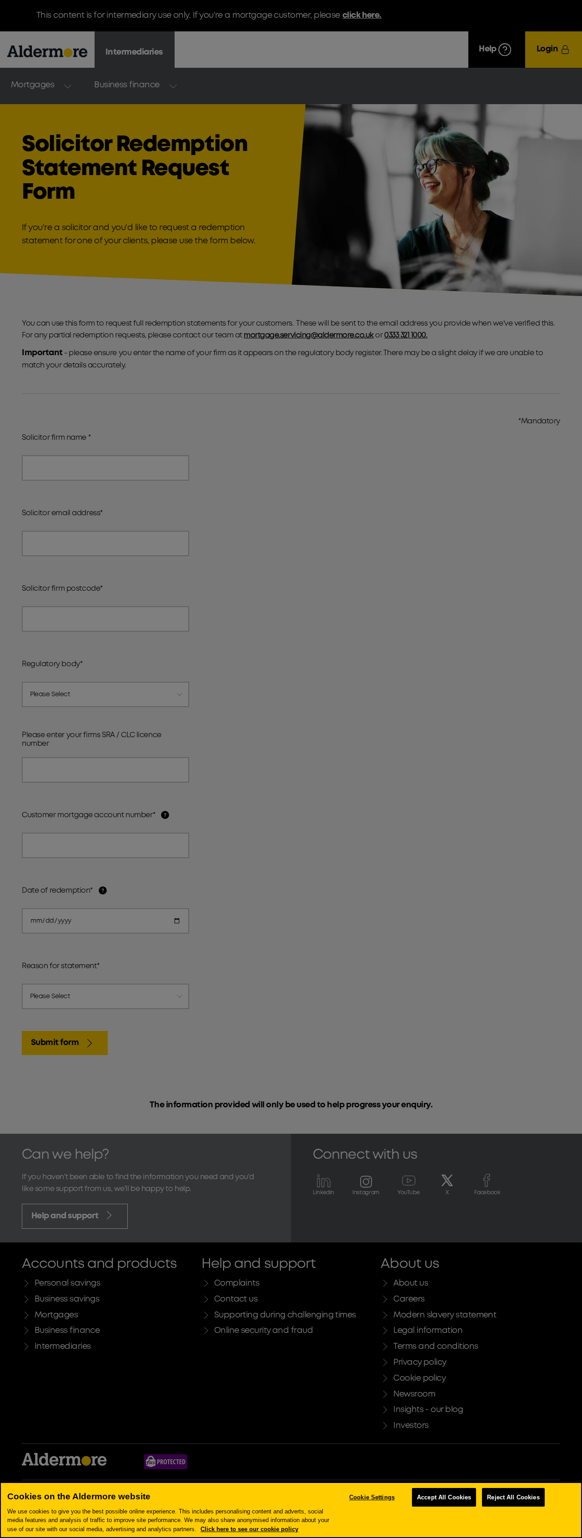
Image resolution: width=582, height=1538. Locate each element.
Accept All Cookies (444, 1497)
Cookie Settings (372, 1497)
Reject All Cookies (513, 1497)
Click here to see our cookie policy (249, 1528)
